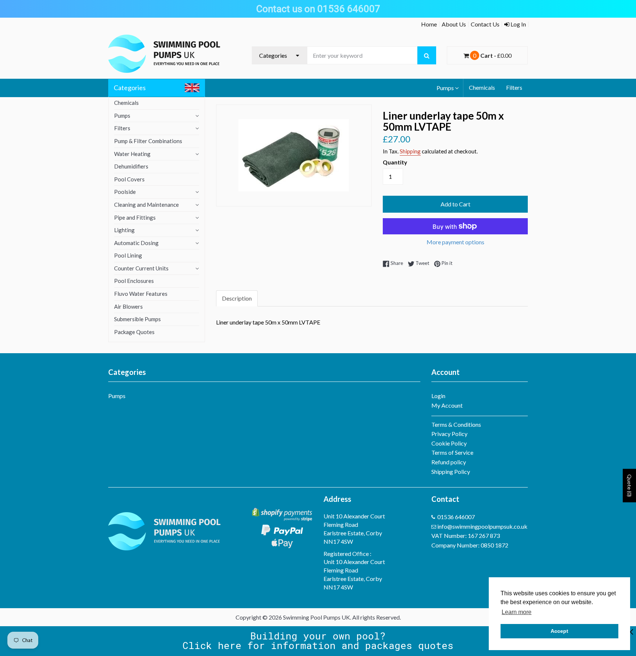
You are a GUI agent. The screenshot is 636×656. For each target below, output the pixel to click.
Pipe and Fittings (135, 217)
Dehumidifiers (131, 166)
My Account (447, 405)
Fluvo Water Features (140, 293)
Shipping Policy (450, 471)
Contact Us (485, 24)
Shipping (410, 151)
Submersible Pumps (137, 319)
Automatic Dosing (136, 243)
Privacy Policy (449, 433)
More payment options (455, 241)
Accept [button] (559, 631)
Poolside (125, 191)
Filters (514, 87)
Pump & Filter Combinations (148, 141)
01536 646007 (456, 516)
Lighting (124, 230)
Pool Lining (128, 255)
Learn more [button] (516, 612)
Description (237, 298)
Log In (517, 24)
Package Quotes (134, 332)
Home (429, 24)
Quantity (395, 162)
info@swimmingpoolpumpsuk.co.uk (482, 526)
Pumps (445, 87)
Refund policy (448, 461)
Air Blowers (128, 306)
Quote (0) (629, 485)
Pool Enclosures (134, 280)
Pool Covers (129, 179)
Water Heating (132, 153)
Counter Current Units (141, 268)
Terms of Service (452, 452)
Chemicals (482, 87)
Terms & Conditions (456, 424)
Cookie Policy (449, 443)
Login (438, 395)
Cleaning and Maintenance (146, 204)
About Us (454, 24)
